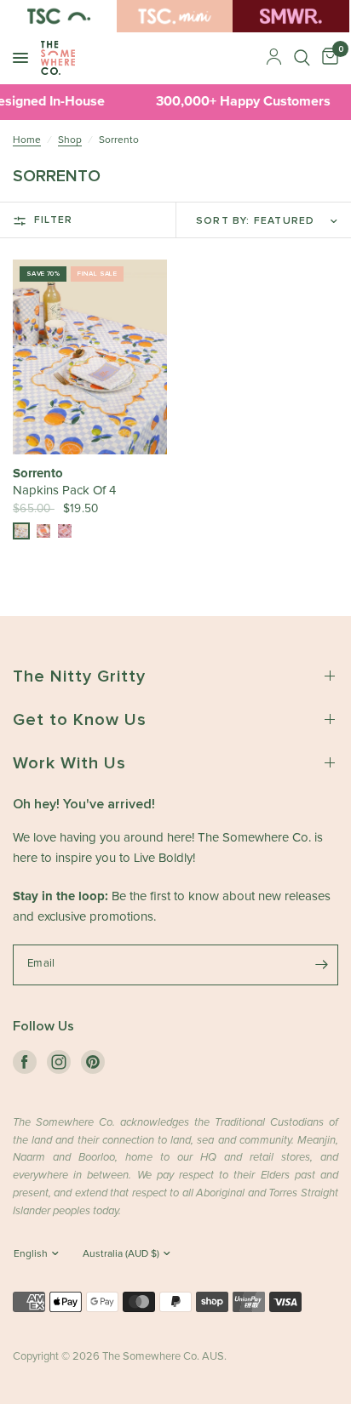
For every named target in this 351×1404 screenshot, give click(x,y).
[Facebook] (25, 1062)
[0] (327, 57)
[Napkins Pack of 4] (21, 530)
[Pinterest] (93, 1062)
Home (27, 140)
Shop (70, 140)
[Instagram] (59, 1062)
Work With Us (69, 763)
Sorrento (38, 473)
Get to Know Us (80, 719)
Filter (53, 220)
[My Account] (274, 57)
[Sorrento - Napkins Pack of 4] (90, 357)
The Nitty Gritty (79, 676)
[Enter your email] (321, 965)
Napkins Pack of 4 (64, 490)
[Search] (302, 57)
